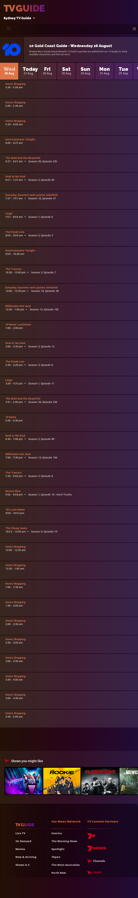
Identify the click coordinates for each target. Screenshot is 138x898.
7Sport (55, 857)
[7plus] (91, 837)
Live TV (20, 833)
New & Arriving (25, 857)
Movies (20, 849)
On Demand (23, 841)
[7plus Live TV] (97, 861)
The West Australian (65, 865)
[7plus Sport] (94, 873)
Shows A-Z (22, 865)
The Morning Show (64, 841)
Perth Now (58, 872)
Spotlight (58, 849)
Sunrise (56, 833)
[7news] (96, 850)
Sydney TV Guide (17, 18)
